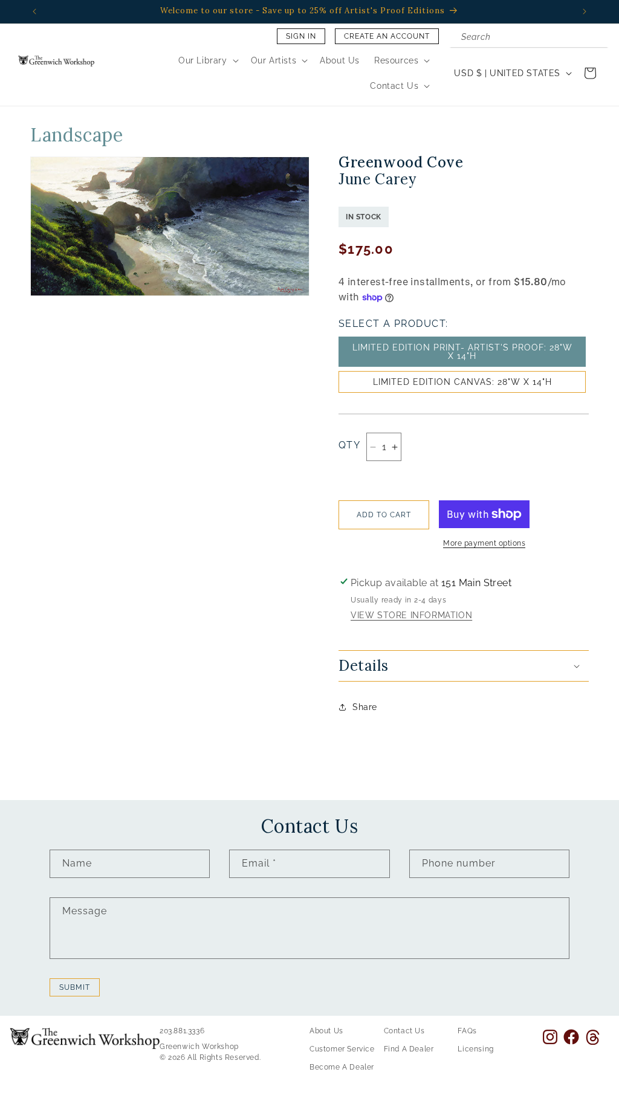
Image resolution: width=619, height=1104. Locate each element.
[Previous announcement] (34, 11)
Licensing (475, 1049)
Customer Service (342, 1049)
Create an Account (387, 36)
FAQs (467, 1031)
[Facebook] (571, 1036)
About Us (326, 1031)
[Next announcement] (584, 11)
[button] (207, 60)
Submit (74, 987)
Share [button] (364, 707)
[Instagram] (550, 1037)
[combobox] (529, 38)
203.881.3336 (182, 1031)
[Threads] (593, 1037)
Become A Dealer (342, 1067)
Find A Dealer (409, 1049)
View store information (411, 615)
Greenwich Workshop (199, 1046)
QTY (349, 445)
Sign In (301, 36)
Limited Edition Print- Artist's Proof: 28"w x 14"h (462, 352)
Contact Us (404, 1031)
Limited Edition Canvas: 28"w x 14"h (462, 382)
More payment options (484, 543)
